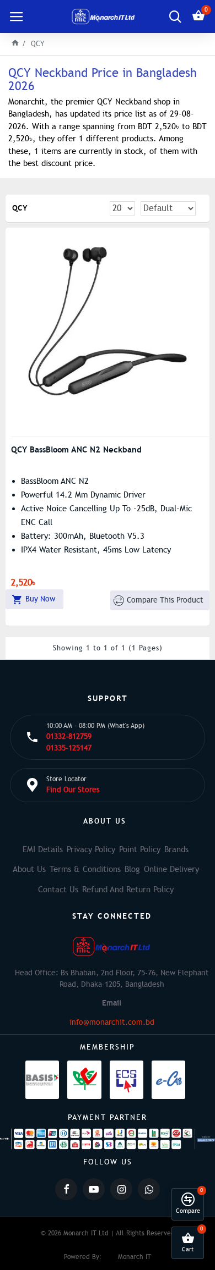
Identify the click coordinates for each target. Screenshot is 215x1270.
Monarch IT (134, 1257)
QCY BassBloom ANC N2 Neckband (76, 449)
